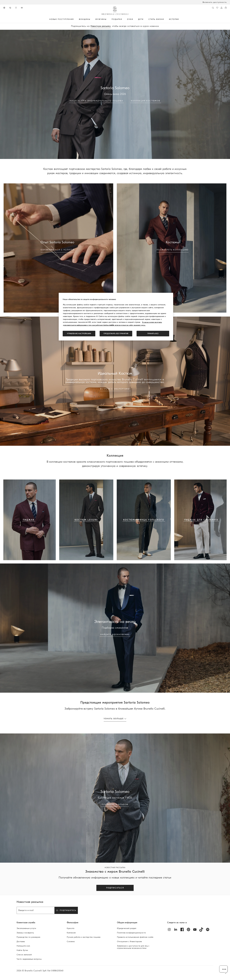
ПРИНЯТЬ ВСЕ (153, 334)
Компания (71, 933)
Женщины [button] (84, 19)
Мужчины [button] (101, 19)
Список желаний (24, 955)
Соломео (71, 941)
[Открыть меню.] (75, 19)
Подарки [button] (117, 19)
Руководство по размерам (28, 937)
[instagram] (169, 929)
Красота (70, 928)
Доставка (21, 941)
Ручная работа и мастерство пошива (83, 937)
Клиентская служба (26, 922)
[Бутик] (16, 8)
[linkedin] (176, 929)
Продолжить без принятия (116, 334)
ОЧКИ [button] (130, 19)
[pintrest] (188, 929)
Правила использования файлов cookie (135, 937)
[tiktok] (201, 929)
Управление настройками (79, 334)
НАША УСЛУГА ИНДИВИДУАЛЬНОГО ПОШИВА (96, 101)
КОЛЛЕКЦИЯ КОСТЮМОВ (145, 101)
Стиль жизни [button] (156, 19)
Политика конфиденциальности (131, 933)
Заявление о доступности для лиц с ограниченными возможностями (133, 947)
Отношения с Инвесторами (129, 941)
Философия (72, 922)
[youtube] (195, 929)
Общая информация (127, 922)
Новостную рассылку (101, 26)
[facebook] (182, 929)
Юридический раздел (126, 928)
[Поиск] (213, 8)
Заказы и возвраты (25, 933)
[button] (223, 969)
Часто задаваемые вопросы (29, 959)
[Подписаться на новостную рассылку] (22, 8)
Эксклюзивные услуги (26, 928)
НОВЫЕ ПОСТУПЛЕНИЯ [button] (61, 19)
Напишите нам (23, 946)
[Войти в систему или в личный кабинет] (221, 8)
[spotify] (208, 929)
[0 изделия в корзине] (226, 8)
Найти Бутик (22, 950)
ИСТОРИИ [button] (174, 19)
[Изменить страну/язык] (4, 8)
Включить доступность (215, 2)
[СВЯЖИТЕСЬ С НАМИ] (10, 8)
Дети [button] (140, 19)
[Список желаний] (217, 8)
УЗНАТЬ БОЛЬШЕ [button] (114, 719)
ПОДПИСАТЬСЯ (115, 888)
